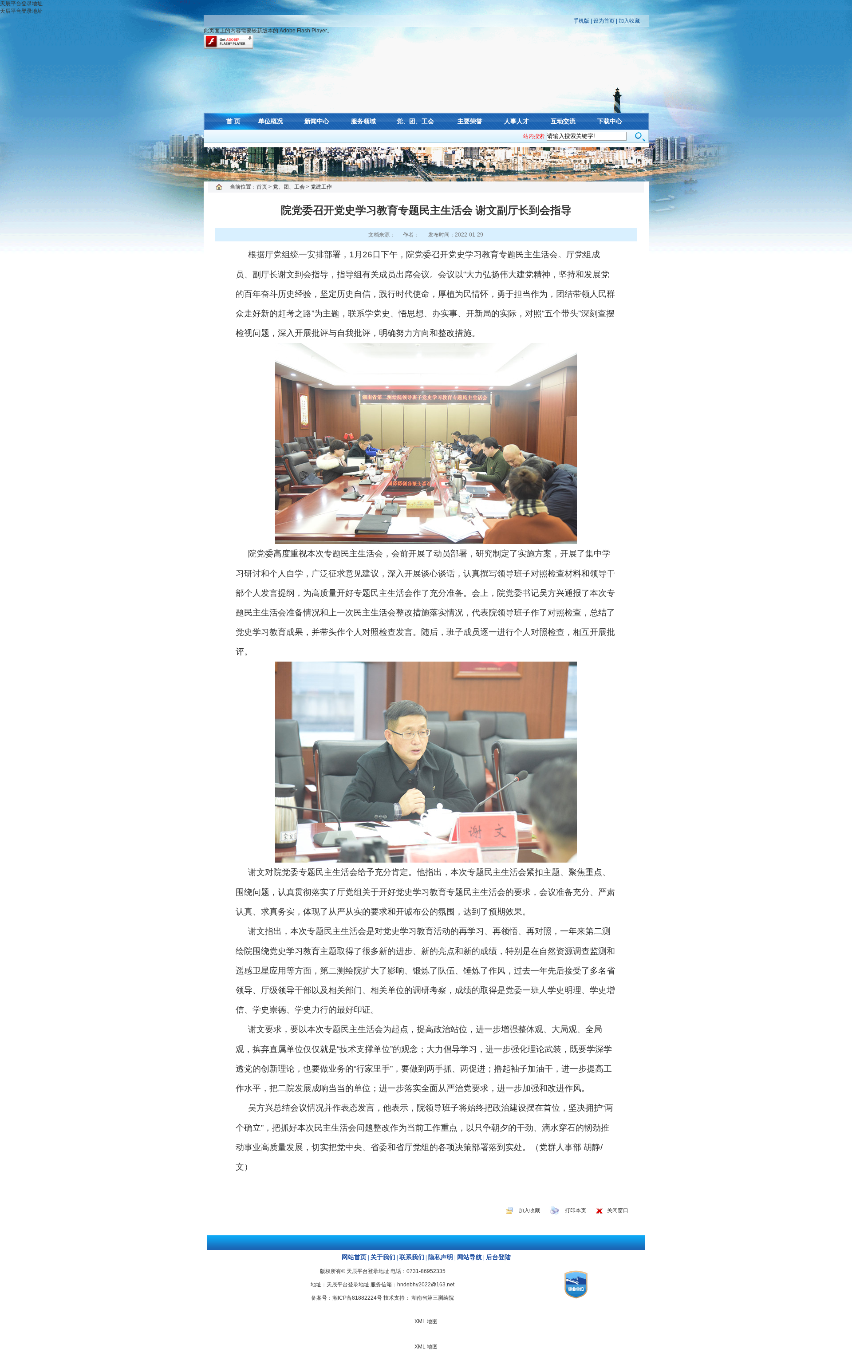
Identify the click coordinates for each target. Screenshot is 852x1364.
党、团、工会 (415, 121)
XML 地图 (426, 164)
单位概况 (270, 121)
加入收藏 (629, 21)
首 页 (233, 121)
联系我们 (411, 1257)
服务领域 (363, 121)
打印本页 (575, 1210)
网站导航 (469, 1257)
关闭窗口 (617, 1210)
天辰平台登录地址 (21, 3)
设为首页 (604, 21)
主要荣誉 (470, 121)
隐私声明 (440, 1257)
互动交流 (563, 121)
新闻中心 (316, 121)
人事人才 (516, 121)
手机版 (581, 21)
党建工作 (321, 187)
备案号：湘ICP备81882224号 (346, 1298)
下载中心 (609, 121)
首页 (261, 187)
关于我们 (383, 1257)
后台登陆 (498, 1257)
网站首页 (354, 1257)
